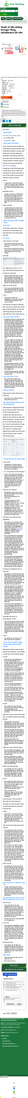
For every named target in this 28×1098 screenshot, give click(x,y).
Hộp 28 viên (10, 80)
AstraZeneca (12, 84)
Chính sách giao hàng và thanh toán (10, 1046)
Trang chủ (14, 1086)
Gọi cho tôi (5, 101)
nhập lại (19, 1004)
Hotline (14, 1093)
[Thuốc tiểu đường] (14, 6)
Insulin (4, 471)
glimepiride (19, 529)
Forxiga (8, 1013)
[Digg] (10, 121)
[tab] (14, 125)
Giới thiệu (4, 1038)
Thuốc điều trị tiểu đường (9, 135)
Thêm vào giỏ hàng (7, 97)
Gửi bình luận (10, 1004)
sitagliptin (13, 593)
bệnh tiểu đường (8, 165)
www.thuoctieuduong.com (11, 1032)
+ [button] (20, 95)
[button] (1, 14)
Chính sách (5, 1036)
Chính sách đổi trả (6, 1041)
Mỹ (7, 82)
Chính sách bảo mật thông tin (8, 1043)
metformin (20, 527)
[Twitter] (7, 121)
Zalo (14, 1090)
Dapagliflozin (11, 86)
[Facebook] (4, 121)
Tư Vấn (3, 8)
